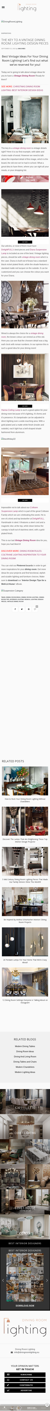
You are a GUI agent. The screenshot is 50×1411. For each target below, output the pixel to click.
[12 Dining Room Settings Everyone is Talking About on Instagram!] (25, 982)
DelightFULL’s (7, 250)
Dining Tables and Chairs (25, 1062)
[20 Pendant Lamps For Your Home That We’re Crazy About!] (25, 941)
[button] (47, 1280)
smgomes (21, 48)
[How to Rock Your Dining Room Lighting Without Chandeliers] (25, 780)
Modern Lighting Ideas (25, 1072)
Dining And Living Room (25, 1057)
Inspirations (6, 33)
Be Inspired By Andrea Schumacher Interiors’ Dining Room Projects (25, 920)
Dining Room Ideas (25, 1051)
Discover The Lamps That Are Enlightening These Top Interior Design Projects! (25, 840)
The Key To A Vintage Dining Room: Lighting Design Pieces (24, 41)
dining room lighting (29, 597)
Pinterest (21, 565)
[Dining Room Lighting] (27, 7)
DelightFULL (38, 519)
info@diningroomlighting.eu (26, 1352)
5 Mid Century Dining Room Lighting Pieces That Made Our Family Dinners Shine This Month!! (25, 880)
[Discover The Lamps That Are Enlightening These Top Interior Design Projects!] (25, 821)
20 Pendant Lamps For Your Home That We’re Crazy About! (25, 961)
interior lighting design (20, 599)
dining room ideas (13, 597)
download (13, 580)
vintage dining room (31, 257)
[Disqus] (25, 650)
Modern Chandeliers (25, 1067)
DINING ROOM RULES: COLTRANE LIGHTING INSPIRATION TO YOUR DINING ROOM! (23, 555)
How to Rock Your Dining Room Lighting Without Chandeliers (25, 800)
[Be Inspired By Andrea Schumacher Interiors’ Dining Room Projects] (25, 901)
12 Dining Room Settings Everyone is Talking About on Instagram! (25, 1001)
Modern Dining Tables (25, 1046)
